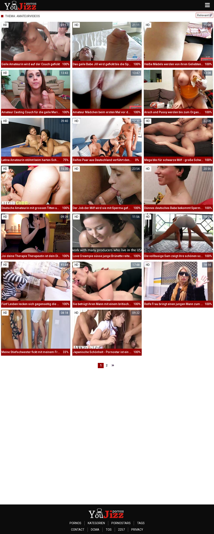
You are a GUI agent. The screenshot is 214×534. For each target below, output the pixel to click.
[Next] (113, 365)
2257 (121, 529)
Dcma (95, 529)
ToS (109, 529)
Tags (141, 523)
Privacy (137, 529)
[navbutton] (207, 5)
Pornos (75, 523)
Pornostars (121, 523)
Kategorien (96, 523)
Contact (77, 529)
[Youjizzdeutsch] (21, 5)
